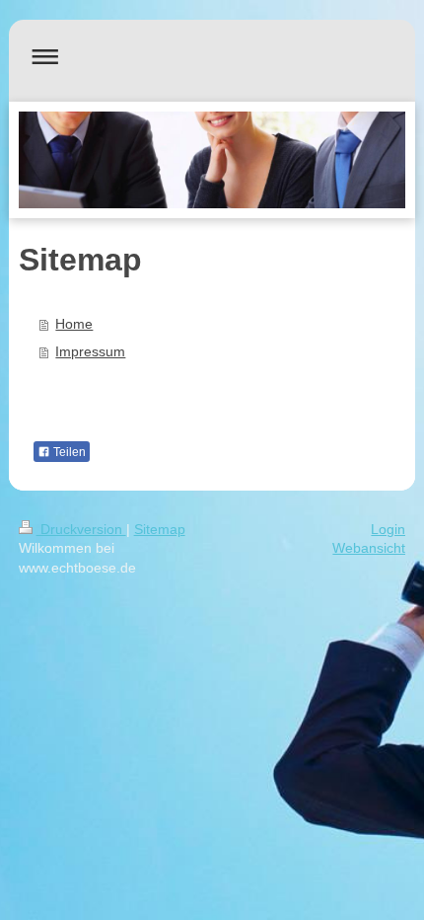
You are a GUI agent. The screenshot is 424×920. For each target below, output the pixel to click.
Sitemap (159, 529)
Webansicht (368, 548)
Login (388, 529)
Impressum (90, 351)
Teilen (68, 452)
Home (74, 324)
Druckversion (81, 529)
